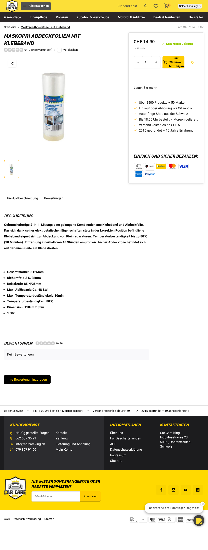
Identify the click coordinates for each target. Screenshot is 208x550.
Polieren (62, 17)
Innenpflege (38, 17)
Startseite (10, 27)
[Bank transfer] (134, 520)
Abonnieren (90, 496)
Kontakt (61, 433)
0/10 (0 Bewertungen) (38, 50)
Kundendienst (127, 6)
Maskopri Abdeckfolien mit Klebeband (45, 27)
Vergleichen (70, 50)
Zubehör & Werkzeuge (93, 17)
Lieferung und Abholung (73, 444)
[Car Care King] (12, 6)
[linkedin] (198, 490)
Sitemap (116, 461)
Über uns (116, 433)
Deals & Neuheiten (166, 17)
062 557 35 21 (25, 438)
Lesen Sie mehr (145, 88)
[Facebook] (161, 490)
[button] (199, 520)
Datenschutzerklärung (126, 449)
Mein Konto (64, 449)
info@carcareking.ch (30, 444)
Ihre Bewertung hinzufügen (27, 379)
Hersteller (196, 17)
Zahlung (62, 438)
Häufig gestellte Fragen (32, 433)
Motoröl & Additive (131, 17)
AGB (113, 444)
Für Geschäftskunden (125, 438)
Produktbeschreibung (22, 198)
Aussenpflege (11, 17)
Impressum (118, 455)
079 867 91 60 (25, 449)
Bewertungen (53, 198)
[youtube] (186, 490)
